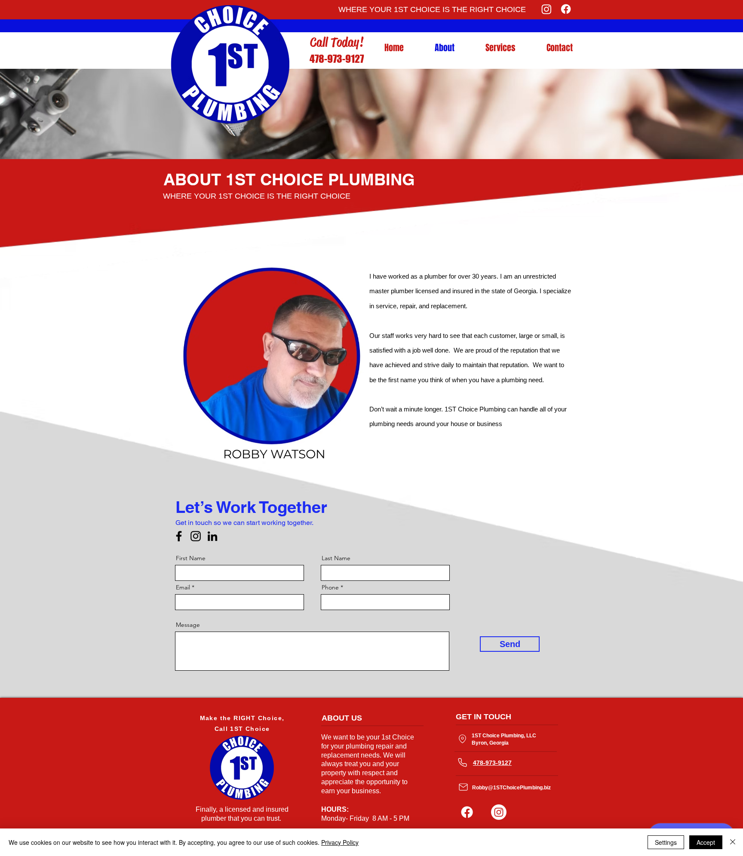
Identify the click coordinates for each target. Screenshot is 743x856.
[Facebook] (565, 9)
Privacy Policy (340, 842)
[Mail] (463, 786)
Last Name (336, 558)
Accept (706, 842)
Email (183, 587)
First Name (191, 558)
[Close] (733, 842)
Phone (330, 587)
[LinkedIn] (212, 536)
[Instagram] (546, 9)
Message (188, 625)
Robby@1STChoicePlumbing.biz (511, 788)
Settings (666, 842)
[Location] (462, 738)
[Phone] (462, 762)
